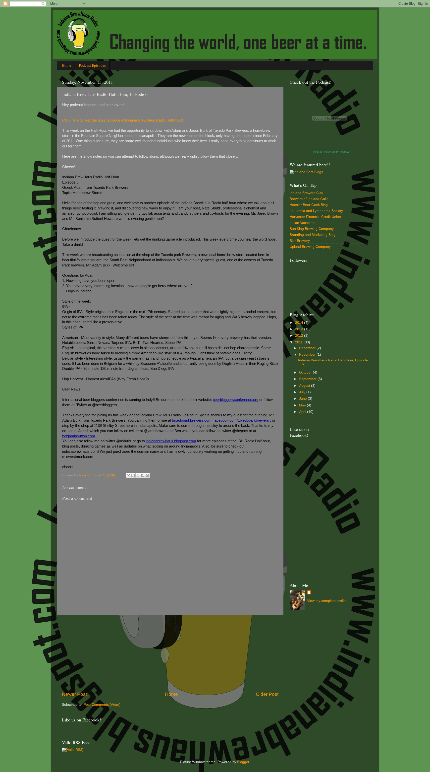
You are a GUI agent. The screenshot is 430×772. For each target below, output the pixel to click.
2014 (299, 322)
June (303, 398)
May (303, 405)
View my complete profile (326, 601)
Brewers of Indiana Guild (309, 199)
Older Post (267, 694)
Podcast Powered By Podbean (331, 151)
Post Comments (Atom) (102, 705)
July (302, 392)
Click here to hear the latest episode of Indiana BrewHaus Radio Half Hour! (122, 120)
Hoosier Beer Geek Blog (309, 205)
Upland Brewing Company (310, 247)
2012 (299, 335)
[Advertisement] (170, 653)
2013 (299, 329)
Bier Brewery (300, 241)
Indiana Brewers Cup (306, 193)
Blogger (243, 762)
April (303, 412)
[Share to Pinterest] (147, 475)
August (305, 385)
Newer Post (74, 694)
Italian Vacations (302, 223)
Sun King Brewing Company (312, 229)
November (308, 354)
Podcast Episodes (92, 65)
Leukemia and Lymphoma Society (316, 211)
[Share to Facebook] (142, 475)
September (308, 379)
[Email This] (128, 475)
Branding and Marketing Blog (312, 235)
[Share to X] (137, 475)
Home (66, 65)
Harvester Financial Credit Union (315, 217)
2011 (299, 342)
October (306, 372)
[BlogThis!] (133, 475)
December (308, 348)
